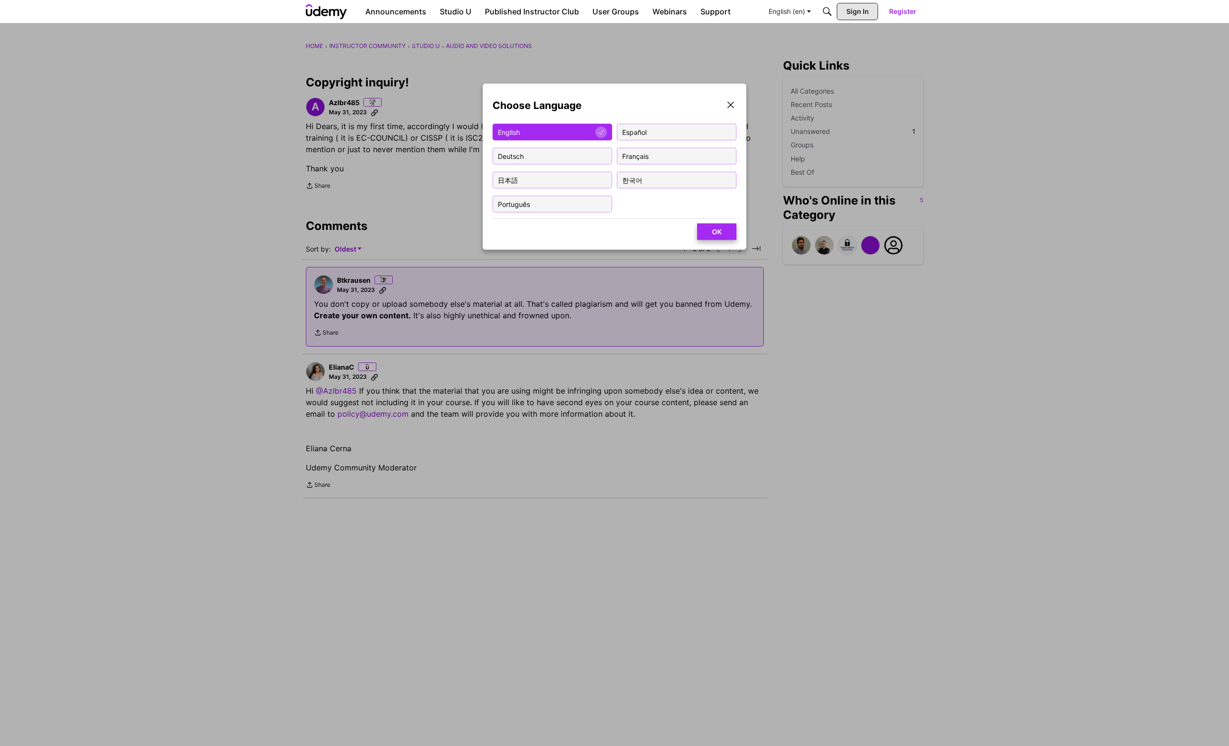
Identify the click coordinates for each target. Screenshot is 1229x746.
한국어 (632, 180)
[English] (326, 11)
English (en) (787, 11)
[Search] (827, 11)
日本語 (508, 180)
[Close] (730, 105)
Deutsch (511, 156)
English (509, 132)
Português (514, 204)
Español (634, 132)
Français (635, 156)
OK (717, 232)
